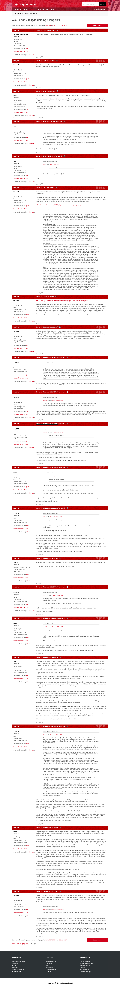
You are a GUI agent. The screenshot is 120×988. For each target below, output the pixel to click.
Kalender (15, 967)
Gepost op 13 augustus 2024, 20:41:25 (47, 508)
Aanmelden (15, 961)
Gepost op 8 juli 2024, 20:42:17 (45, 296)
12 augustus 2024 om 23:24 (57, 400)
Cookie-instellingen (85, 972)
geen (27, 48)
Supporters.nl (85, 958)
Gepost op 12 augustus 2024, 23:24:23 (47, 357)
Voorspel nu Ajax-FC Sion (21, 51)
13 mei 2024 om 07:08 (55, 130)
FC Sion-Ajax (30, 55)
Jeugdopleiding (37, 20)
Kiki (15, 127)
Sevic (15, 95)
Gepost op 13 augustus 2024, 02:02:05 (47, 392)
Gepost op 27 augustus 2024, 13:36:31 (47, 726)
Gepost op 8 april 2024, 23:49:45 (45, 61)
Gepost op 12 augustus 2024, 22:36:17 (47, 327)
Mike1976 (16, 363)
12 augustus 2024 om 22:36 (58, 366)
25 (62, 25)
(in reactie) (58, 121)
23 (59, 25)
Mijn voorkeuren (84, 970)
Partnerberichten (51, 970)
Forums (33, 9)
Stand (14, 965)
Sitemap (82, 967)
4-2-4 (27, 137)
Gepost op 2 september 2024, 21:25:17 (47, 891)
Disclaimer (49, 963)
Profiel (53, 9)
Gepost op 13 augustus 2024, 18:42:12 (47, 467)
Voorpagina (18, 9)
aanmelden (102, 9)
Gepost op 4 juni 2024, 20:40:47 (45, 188)
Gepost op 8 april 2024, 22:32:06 (45, 30)
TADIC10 (16, 562)
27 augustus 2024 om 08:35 (56, 734)
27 (66, 25)
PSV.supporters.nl (85, 965)
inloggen (95, 9)
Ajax (18, 36)
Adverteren (49, 967)
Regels (27, 13)
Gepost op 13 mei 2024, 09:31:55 (45, 121)
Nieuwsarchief (16, 972)
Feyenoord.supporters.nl (87, 963)
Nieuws (26, 9)
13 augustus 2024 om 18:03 (57, 476)
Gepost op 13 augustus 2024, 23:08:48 (47, 587)
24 (61, 25)
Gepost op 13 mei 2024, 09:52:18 (45, 156)
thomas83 (16, 65)
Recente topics (19, 13)
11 (56, 25)
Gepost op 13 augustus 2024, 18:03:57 (47, 423)
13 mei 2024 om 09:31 (54, 164)
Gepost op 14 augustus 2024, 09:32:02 (47, 618)
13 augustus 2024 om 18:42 (56, 516)
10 (55, 25)
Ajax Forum (18, 20)
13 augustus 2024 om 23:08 (57, 626)
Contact (48, 972)
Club (47, 9)
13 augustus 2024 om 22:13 (57, 595)
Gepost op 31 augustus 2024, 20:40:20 (47, 827)
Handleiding (33, 13)
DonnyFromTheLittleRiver (21, 34)
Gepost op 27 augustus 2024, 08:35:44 (47, 657)
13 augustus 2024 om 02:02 (58, 432)
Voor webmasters (51, 961)
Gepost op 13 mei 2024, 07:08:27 (45, 91)
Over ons (49, 958)
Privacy (48, 965)
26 (64, 25)
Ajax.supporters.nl (85, 961)
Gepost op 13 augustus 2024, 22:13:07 (47, 558)
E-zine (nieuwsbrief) (18, 970)
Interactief (41, 9)
